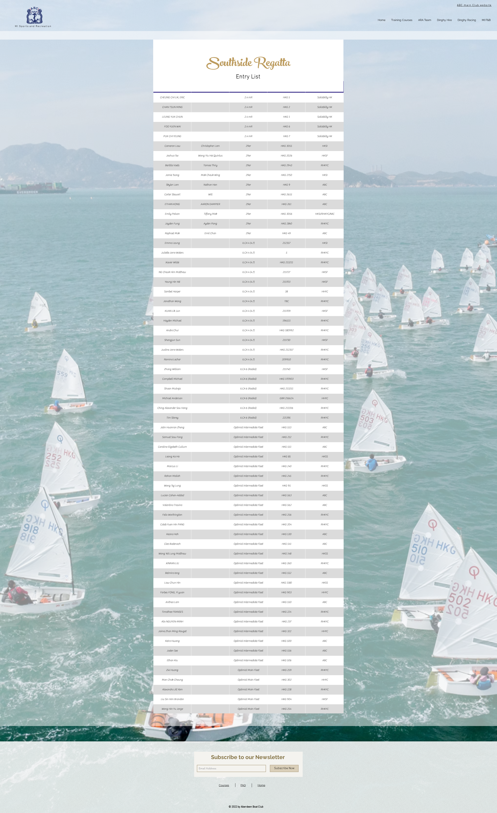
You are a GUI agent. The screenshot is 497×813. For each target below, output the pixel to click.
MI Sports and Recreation (33, 26)
